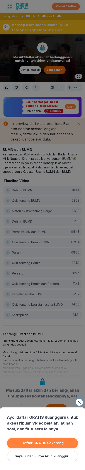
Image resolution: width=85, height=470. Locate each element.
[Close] (79, 402)
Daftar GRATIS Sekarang (43, 443)
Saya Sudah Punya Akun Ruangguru (42, 456)
